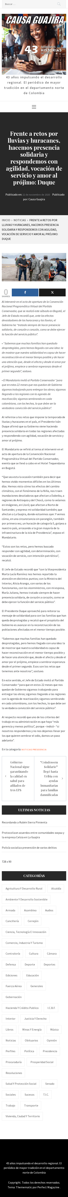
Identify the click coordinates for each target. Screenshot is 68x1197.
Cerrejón (33, 921)
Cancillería (12, 921)
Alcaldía (56, 888)
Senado (49, 1083)
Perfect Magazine (48, 1187)
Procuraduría (14, 1062)
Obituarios (31, 1040)
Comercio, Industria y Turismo (24, 943)
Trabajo (10, 1105)
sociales (11, 1094)
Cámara (52, 953)
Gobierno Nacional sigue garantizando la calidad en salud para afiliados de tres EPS (19, 776)
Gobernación (14, 997)
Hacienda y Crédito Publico (22, 1008)
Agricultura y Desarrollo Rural (24, 888)
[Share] (25, 292)
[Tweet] (52, 292)
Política (29, 1051)
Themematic (24, 1187)
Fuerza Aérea (14, 986)
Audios (49, 910)
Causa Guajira (36, 199)
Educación (32, 975)
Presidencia (40, 749)
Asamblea (30, 910)
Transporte (31, 1105)
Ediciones (11, 975)
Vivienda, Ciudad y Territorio (23, 1116)
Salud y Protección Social (21, 1083)
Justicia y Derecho (35, 1018)
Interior (10, 1018)
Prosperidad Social (41, 1062)
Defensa (11, 964)
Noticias (27, 749)
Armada (10, 910)
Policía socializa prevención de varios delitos (29, 847)
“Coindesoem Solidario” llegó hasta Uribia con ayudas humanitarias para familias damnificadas (49, 778)
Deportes (49, 964)
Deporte (30, 964)
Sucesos (29, 1094)
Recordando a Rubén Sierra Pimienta (24, 822)
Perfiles (10, 1051)
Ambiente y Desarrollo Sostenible (27, 899)
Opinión (52, 1040)
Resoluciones (14, 1073)
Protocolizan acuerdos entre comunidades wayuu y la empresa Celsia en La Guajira (33, 835)
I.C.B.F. (51, 1008)
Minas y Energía (32, 1029)
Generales (36, 986)
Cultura (33, 953)
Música (54, 1029)
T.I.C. (46, 1094)
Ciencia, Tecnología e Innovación (26, 932)
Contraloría (13, 953)
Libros (9, 1029)
